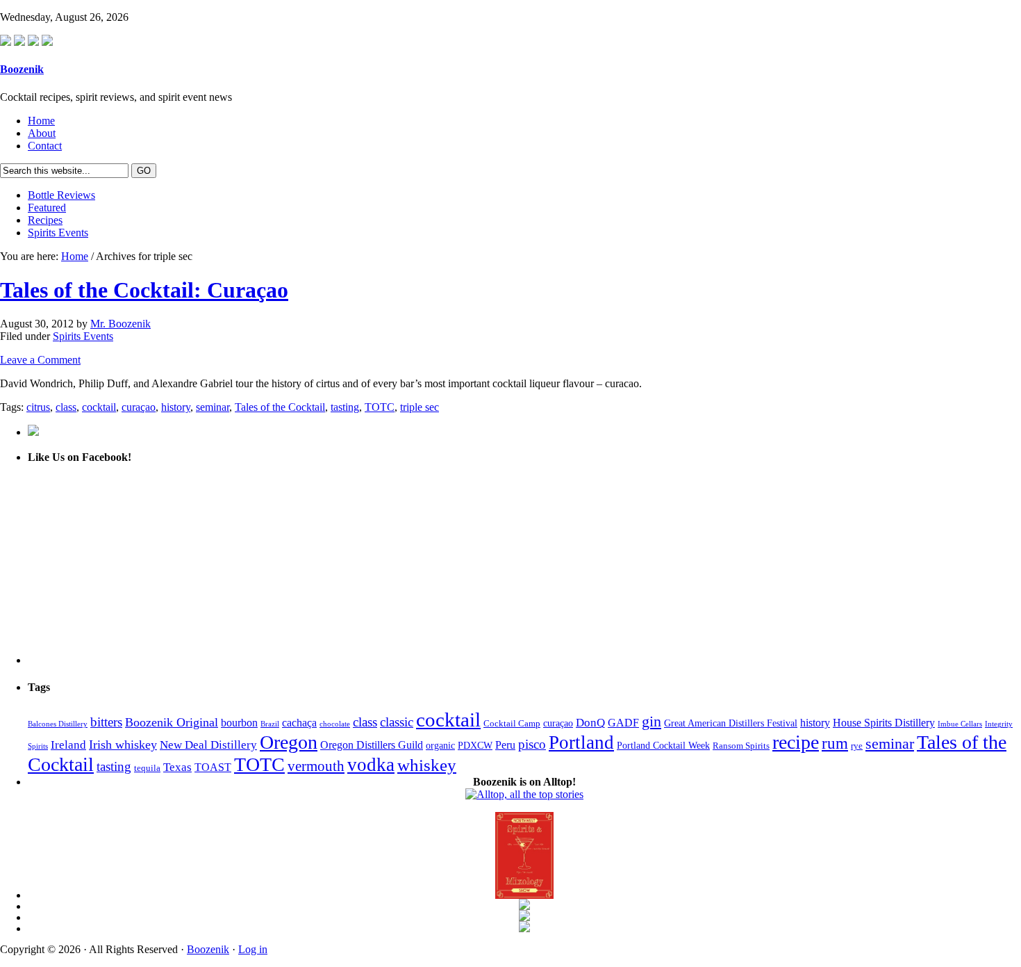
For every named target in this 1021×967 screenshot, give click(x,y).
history (175, 407)
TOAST (212, 767)
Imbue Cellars (960, 724)
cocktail (99, 407)
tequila (147, 768)
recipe (795, 742)
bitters (106, 722)
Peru (505, 745)
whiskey (426, 765)
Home (41, 121)
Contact (45, 146)
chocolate (334, 724)
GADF (623, 723)
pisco (532, 744)
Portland (581, 742)
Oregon (288, 742)
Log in (252, 949)
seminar (212, 407)
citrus (38, 407)
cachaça (299, 723)
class (66, 407)
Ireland (68, 744)
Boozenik (22, 69)
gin (651, 721)
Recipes (45, 220)
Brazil (269, 724)
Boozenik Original (171, 722)
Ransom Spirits (741, 746)
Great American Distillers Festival (730, 723)
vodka (371, 764)
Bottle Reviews (61, 195)
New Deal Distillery (208, 744)
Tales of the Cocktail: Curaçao (144, 289)
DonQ (590, 722)
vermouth (316, 766)
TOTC (380, 407)
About (42, 133)
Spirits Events (58, 232)
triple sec (419, 407)
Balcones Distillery (58, 724)
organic (440, 745)
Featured (47, 207)
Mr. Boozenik (120, 324)
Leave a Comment (40, 360)
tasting (345, 407)
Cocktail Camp (511, 724)
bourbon (239, 723)
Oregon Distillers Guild (371, 745)
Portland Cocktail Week (663, 745)
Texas (177, 767)
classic (396, 722)
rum (835, 743)
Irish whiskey (123, 744)
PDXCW (475, 745)
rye (857, 746)
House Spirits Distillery (884, 723)
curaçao (139, 407)
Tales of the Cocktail (280, 407)
